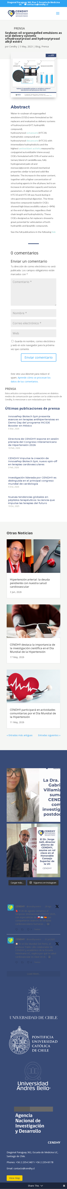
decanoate (32, 140)
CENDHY (20, 906)
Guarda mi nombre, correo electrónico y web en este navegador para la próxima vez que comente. (33, 345)
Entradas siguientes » (49, 735)
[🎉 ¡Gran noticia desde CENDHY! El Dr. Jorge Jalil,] (33, 850)
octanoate (32, 132)
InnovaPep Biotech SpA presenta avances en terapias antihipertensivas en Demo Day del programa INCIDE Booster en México (33, 421)
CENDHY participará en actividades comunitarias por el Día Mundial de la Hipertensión (33, 713)
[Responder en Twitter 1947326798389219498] (17, 962)
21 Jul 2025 (50, 939)
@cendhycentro (34, 906)
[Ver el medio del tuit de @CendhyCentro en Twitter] (48, 924)
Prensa (45, 46)
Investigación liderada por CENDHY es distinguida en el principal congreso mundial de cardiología (32, 480)
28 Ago (48, 906)
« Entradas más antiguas (20, 735)
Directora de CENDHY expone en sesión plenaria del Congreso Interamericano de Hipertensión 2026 (33, 442)
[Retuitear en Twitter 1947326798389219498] (23, 962)
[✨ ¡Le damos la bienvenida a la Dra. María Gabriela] (33, 795)
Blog (37, 46)
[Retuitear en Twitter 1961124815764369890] (23, 929)
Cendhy (13, 46)
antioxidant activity (30, 148)
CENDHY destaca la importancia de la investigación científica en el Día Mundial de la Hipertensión (32, 648)
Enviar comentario (39, 357)
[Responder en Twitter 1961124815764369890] (17, 929)
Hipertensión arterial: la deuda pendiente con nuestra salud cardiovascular (30, 583)
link (54, 232)
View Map (14, 1178)
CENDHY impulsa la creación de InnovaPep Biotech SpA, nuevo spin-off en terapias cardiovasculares (32, 461)
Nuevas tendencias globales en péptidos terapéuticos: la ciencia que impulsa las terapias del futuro (31, 500)
